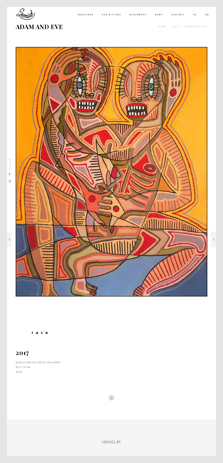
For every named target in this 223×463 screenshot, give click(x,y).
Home (162, 27)
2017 (175, 27)
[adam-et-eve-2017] (111, 171)
